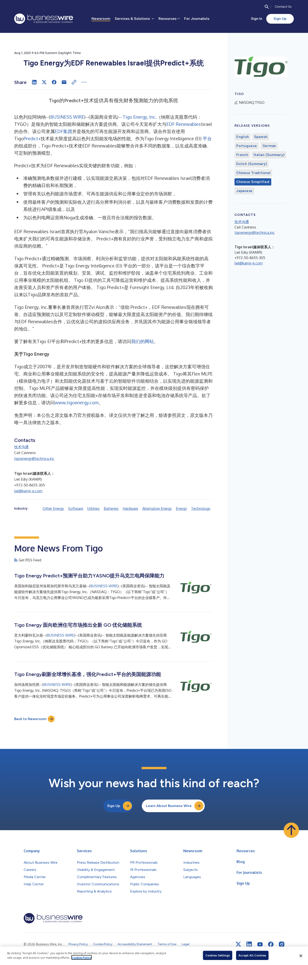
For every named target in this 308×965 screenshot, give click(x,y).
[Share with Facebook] (54, 82)
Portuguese (246, 146)
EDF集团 (63, 131)
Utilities (93, 508)
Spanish (260, 137)
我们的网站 (142, 341)
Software (75, 508)
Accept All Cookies (252, 955)
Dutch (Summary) (251, 164)
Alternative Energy (157, 508)
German (269, 146)
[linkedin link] (249, 944)
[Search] (267, 7)
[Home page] (43, 19)
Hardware (130, 508)
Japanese (244, 191)
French (242, 155)
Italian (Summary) (269, 155)
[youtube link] (260, 944)
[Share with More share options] (83, 82)
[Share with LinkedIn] (34, 82)
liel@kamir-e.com (28, 491)
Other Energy (53, 508)
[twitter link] (238, 944)
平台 (207, 138)
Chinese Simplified (252, 182)
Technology (200, 508)
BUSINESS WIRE (67, 117)
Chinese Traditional (253, 173)
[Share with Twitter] (44, 82)
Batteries (111, 508)
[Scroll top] (291, 830)
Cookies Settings (217, 955)
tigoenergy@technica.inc (34, 458)
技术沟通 (21, 447)
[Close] (300, 956)
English (242, 137)
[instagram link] (281, 944)
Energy (181, 508)
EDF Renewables (183, 124)
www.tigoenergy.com (77, 402)
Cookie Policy (81, 957)
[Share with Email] (64, 82)
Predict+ (32, 138)
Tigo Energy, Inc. (139, 117)
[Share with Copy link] (74, 82)
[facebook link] (271, 944)
